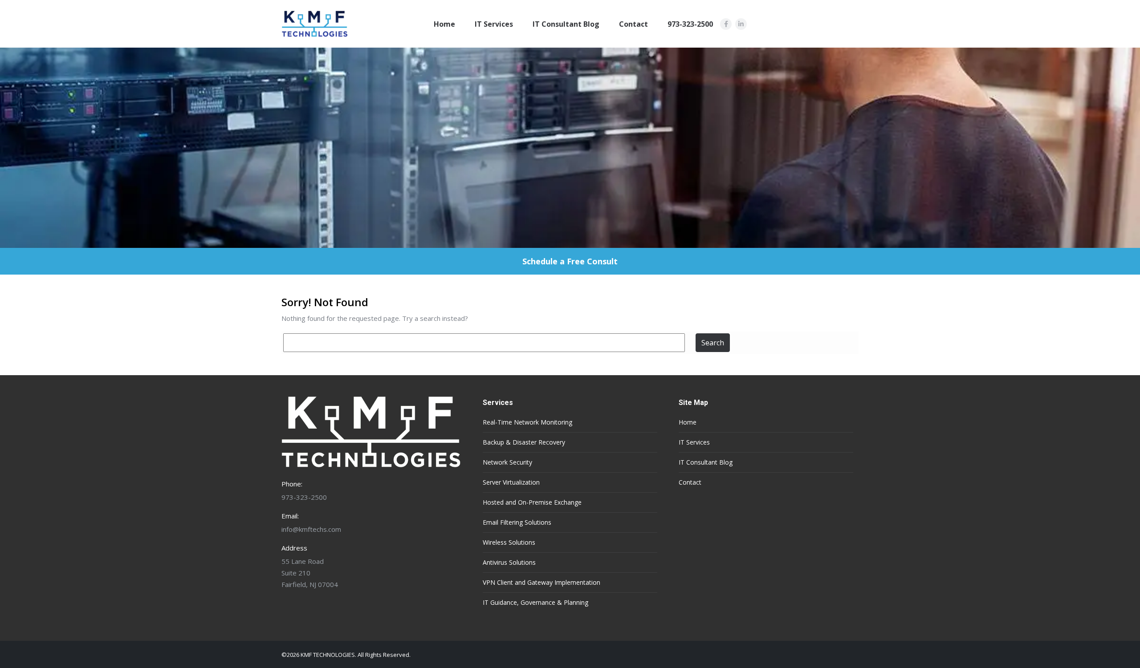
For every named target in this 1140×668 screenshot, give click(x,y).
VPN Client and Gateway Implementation (541, 582)
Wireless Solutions (509, 542)
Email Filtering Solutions (517, 522)
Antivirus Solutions (509, 562)
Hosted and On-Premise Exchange (532, 502)
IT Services (494, 24)
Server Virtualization (511, 482)
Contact (633, 24)
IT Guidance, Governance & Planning (535, 602)
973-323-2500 (690, 24)
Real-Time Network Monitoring (527, 422)
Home (444, 24)
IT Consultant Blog (566, 24)
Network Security (507, 462)
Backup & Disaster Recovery (524, 442)
